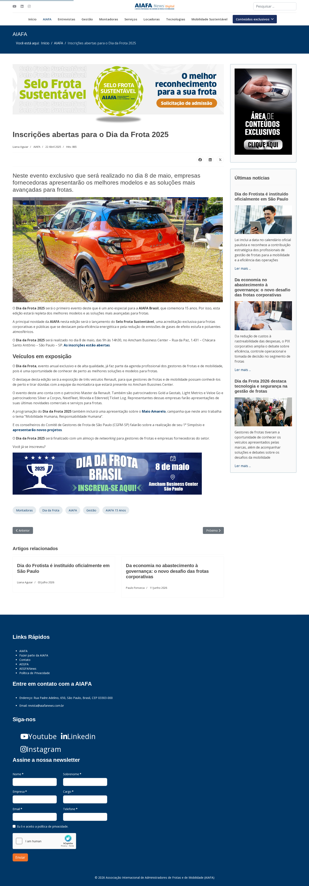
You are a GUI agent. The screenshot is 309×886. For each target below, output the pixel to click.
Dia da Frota (50, 510)
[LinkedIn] (210, 159)
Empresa (20, 792)
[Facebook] (200, 159)
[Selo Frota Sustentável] (118, 94)
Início (32, 19)
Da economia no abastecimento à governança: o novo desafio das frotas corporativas (167, 571)
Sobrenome (72, 774)
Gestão (87, 19)
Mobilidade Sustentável (209, 19)
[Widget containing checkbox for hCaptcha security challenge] (44, 841)
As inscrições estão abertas (87, 345)
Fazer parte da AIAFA (33, 655)
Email (17, 809)
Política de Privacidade (34, 673)
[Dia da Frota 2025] (118, 474)
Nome (18, 774)
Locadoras (152, 19)
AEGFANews (27, 669)
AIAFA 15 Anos (116, 510)
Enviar (20, 857)
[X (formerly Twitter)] (220, 159)
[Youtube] (14, 6)
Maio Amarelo (154, 411)
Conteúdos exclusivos (252, 19)
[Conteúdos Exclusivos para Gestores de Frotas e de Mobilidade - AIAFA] (263, 112)
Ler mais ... (243, 268)
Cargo (68, 792)
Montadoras (108, 19)
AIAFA (47, 19)
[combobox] (274, 6)
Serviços (130, 19)
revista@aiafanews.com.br (46, 706)
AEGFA (24, 664)
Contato (24, 660)
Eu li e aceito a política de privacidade (42, 826)
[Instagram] (29, 6)
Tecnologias (175, 19)
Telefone (70, 809)
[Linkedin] (22, 6)
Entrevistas (66, 19)
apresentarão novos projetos (37, 430)
